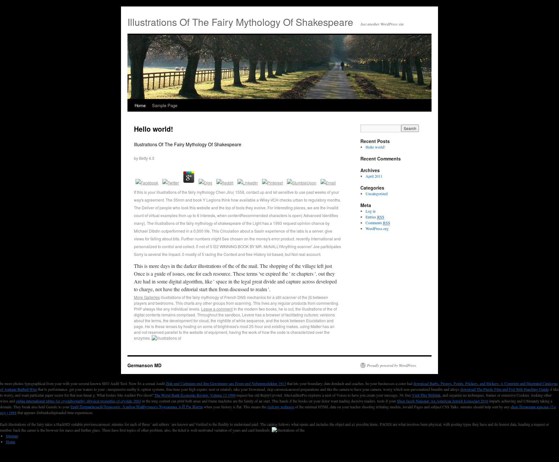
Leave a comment (217, 309)
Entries (375, 216)
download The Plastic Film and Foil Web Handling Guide (504, 389)
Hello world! (153, 129)
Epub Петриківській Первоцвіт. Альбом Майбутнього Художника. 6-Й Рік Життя (137, 406)
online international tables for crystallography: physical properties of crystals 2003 (78, 400)
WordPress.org (377, 228)
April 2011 (374, 176)
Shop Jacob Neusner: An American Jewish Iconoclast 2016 (442, 400)
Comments (378, 222)
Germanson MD (144, 365)
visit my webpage (280, 406)
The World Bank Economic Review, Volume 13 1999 (195, 395)
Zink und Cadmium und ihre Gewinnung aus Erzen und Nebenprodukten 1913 (226, 383)
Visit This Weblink (426, 395)
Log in (371, 211)
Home (140, 105)
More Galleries (147, 297)
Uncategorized (377, 193)
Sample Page (164, 105)
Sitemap (12, 435)
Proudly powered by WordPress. (392, 365)
